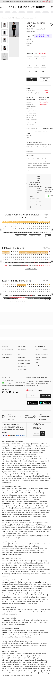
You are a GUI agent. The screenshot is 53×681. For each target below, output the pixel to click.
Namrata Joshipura (28, 467)
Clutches (29, 597)
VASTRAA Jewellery (42, 525)
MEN (13, 1)
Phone (40, 390)
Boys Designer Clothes (9, 620)
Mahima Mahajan (7, 454)
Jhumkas (31, 593)
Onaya (43, 450)
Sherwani (28, 561)
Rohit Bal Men (30, 493)
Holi (8, 643)
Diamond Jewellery (20, 590)
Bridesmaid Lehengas (9, 548)
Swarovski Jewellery (10, 588)
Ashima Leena (26, 465)
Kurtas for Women (36, 544)
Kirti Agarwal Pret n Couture (11, 637)
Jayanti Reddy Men (8, 516)
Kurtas (34, 561)
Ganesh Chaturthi (15, 645)
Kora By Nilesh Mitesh (39, 516)
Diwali (4, 643)
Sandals (4, 597)
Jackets (17, 550)
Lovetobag (47, 529)
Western (17, 571)
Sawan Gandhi (7, 476)
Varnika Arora (43, 522)
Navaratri (44, 643)
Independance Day (17, 643)
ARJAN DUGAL (44, 503)
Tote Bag (12, 601)
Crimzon (22, 538)
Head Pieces (37, 584)
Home (4, 18)
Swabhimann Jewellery (31, 527)
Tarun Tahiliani (18, 463)
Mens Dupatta (6, 569)
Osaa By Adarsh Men (18, 448)
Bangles (36, 582)
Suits (39, 561)
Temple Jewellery (7, 590)
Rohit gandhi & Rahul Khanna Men (13, 493)
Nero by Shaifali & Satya (36, 24)
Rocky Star (6, 448)
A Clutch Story (17, 531)
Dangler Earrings (21, 593)
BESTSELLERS (22, 349)
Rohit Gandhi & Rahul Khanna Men (13, 512)
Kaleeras (22, 584)
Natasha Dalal (15, 444)
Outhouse (31, 525)
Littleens (20, 635)
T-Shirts (9, 565)
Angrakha (31, 567)
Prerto (16, 538)
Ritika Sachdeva (7, 538)
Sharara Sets (19, 546)
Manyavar (23, 450)
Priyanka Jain (33, 472)
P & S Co (13, 630)
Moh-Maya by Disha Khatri (28, 522)
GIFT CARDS (22, 358)
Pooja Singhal (26, 444)
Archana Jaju (6, 478)
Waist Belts (5, 599)
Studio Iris (5, 480)
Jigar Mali (34, 478)
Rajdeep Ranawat (8, 459)
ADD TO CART (45, 79)
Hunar (8, 527)
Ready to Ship (6, 554)
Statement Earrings (8, 593)
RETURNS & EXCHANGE (41, 352)
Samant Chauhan (7, 469)
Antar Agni (44, 444)
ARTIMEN (18, 503)
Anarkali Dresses (19, 612)
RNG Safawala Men (43, 510)
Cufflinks (5, 571)
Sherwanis (47, 544)
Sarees (27, 544)
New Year (16, 647)
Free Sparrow (44, 632)
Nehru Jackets (35, 620)
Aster (3, 527)
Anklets (13, 586)
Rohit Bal (14, 461)
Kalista (27, 452)
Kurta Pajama (6, 567)
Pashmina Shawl (7, 603)
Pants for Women (32, 548)
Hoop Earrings (6, 595)
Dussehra (5, 645)
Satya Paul (35, 444)
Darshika (16, 497)
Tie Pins (19, 563)
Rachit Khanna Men (8, 503)
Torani (21, 476)
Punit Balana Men (19, 499)
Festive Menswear (16, 573)
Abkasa (25, 503)
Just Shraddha (45, 527)
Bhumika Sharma (41, 467)
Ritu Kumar (6, 461)
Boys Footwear (7, 624)
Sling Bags (22, 599)
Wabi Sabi (39, 493)
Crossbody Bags (32, 599)
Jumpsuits (24, 550)
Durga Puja (25, 645)
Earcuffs (29, 584)
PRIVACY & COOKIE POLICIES (40, 358)
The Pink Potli (15, 525)
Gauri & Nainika (7, 452)
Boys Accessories (19, 624)
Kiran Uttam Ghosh (36, 452)
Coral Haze (5, 533)
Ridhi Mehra (15, 450)
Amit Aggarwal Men (32, 499)
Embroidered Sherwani (9, 622)
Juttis (14, 597)
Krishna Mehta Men (35, 497)
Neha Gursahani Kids (9, 635)
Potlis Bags (21, 597)
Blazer (26, 622)
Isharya (15, 522)
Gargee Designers (20, 506)
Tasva (4, 488)
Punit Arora (19, 510)
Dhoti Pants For (38, 612)
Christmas (34, 645)
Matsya (15, 476)
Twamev (14, 495)
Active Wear (34, 573)
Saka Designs (28, 635)
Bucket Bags (43, 599)
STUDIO (41, 1)
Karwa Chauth (6, 647)
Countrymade (32, 488)
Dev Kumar (23, 497)
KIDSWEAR (32, 1)
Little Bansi (21, 630)
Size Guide (42, 53)
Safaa (14, 478)
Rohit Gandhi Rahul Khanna (11, 465)
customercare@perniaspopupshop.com (15, 385)
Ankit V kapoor (43, 488)
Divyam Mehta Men (8, 491)
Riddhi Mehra (34, 459)
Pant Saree (40, 552)
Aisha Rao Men (34, 503)
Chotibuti (29, 630)
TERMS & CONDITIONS (41, 355)
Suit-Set (22, 565)
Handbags (36, 597)
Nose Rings (5, 584)
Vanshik (36, 491)
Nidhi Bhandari (28, 531)
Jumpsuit (15, 569)
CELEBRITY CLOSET (24, 360)
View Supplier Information (43, 103)
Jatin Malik (27, 501)
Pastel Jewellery (35, 588)
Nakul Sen (23, 454)
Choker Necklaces (18, 595)
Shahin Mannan (33, 480)
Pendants (33, 586)
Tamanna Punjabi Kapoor (18, 480)
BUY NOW (32, 79)
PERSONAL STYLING (24, 363)
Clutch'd (24, 525)
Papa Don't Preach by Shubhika (12, 456)
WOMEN (6, 1)
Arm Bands (6, 586)
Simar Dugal (29, 476)
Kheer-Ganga (22, 495)
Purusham (42, 495)
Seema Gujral (44, 461)
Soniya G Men (44, 512)
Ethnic (11, 571)
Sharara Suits (45, 609)
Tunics (37, 546)
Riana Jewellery (23, 529)
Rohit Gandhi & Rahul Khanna (28, 461)
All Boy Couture (39, 635)
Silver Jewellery (34, 590)
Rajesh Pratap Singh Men (24, 491)
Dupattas (40, 550)
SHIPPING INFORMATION (42, 349)
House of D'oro (7, 529)
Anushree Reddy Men (39, 501)
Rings (30, 582)
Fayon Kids (5, 630)
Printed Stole (32, 603)
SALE (19, 355)
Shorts (4, 565)
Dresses (5, 546)
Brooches (5, 576)
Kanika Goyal (23, 472)
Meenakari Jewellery (44, 586)
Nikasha (34, 465)
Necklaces (5, 582)
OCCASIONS (22, 366)
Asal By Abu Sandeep (21, 446)
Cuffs (18, 582)
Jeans (41, 565)
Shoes (45, 595)
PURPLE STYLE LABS (8, 349)
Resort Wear (43, 548)
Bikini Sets (5, 550)
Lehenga (20, 609)
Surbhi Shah (18, 469)
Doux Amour (7, 531)
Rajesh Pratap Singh (21, 459)
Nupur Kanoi (32, 454)
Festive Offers (17, 554)
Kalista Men (31, 506)
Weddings (42, 645)
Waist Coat (12, 563)
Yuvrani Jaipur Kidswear (30, 632)
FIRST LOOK (48, 1)
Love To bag (6, 525)
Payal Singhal (29, 463)
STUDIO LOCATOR (7, 355)
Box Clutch (39, 601)
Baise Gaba (6, 450)
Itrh (29, 478)
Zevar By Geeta (16, 527)
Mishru (17, 454)
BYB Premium (26, 637)
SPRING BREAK (6, 514)
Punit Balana (38, 456)
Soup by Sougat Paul (9, 474)
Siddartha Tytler (7, 463)
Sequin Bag (31, 601)
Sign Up (42, 433)
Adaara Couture (44, 478)
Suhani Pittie (45, 535)
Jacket (20, 622)
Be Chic (45, 531)
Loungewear (33, 569)
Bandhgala (40, 567)
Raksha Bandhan (33, 643)
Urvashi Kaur (44, 480)
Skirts (12, 550)
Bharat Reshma (7, 497)
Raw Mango (6, 444)
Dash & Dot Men (12, 488)
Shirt (31, 622)
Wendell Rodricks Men (19, 514)
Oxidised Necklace (32, 595)
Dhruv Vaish (22, 488)
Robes (46, 563)
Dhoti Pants (21, 548)
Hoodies (40, 563)
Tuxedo (24, 567)
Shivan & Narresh (33, 450)
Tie (49, 573)
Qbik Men (19, 501)
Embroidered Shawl (20, 603)
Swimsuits (32, 550)
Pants (44, 561)
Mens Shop (5, 573)
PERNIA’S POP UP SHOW (9, 352)
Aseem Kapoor (6, 482)
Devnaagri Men (7, 499)
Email (31, 390)
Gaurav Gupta (40, 463)
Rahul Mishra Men (29, 510)
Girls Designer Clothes (9, 609)
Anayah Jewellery (36, 529)
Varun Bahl (42, 465)
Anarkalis (12, 544)
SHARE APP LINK (46, 395)
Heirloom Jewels (23, 586)
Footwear (43, 573)
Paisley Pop (36, 535)
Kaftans (31, 546)
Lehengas (5, 544)
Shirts (21, 561)
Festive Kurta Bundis (37, 571)
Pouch (43, 597)
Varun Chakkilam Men (23, 516)
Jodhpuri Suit (16, 567)
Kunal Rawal (6, 495)
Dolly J (31, 446)
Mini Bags (5, 601)
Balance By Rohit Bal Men (36, 514)
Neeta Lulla (5, 467)
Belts (9, 597)
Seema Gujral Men (32, 512)
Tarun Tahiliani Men (8, 501)
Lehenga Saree (21, 552)
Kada (40, 595)
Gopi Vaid (20, 474)
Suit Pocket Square (29, 563)
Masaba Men (33, 508)
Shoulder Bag (21, 601)
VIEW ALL (46, 216)
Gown (11, 546)
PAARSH (41, 508)
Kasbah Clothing (41, 506)
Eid (26, 643)
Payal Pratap (28, 456)
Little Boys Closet (7, 632)
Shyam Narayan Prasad (10, 472)
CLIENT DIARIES (22, 369)
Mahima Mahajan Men (20, 508)
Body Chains (47, 584)
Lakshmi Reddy (39, 630)
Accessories (23, 569)
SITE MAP (37, 365)
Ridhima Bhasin (45, 459)
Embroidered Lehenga (32, 609)
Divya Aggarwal (29, 469)
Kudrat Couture (7, 508)
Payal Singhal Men (8, 510)
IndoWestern (25, 571)
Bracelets (24, 582)
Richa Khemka (21, 478)
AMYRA (24, 533)
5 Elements (38, 531)
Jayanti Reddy (18, 452)
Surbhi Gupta (44, 476)
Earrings (12, 582)
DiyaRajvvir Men (7, 506)
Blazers (16, 565)
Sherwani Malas (43, 569)
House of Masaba (31, 474)
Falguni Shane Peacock (42, 446)
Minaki (15, 529)
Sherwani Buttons (32, 565)
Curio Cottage (6, 522)
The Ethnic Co (33, 495)
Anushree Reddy (7, 446)
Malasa (36, 476)
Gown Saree (31, 552)
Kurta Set (5, 612)
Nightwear (5, 552)
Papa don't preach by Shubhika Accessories (16, 535)
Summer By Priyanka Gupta (36, 448)
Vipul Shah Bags (15, 533)
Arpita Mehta (42, 474)
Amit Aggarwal (15, 467)
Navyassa (17, 632)
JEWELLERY (22, 1)
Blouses (12, 552)
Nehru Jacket (14, 561)
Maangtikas (14, 584)
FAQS (36, 362)
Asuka (46, 493)
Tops (26, 546)
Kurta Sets (20, 544)
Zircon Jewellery (23, 588)
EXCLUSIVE (21, 352)
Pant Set (26, 573)
